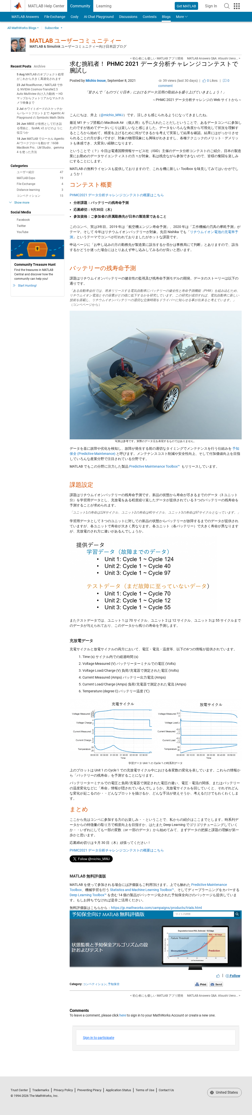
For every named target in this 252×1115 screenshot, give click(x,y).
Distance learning (40, 190)
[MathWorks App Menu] (237, 6)
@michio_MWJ (112, 115)
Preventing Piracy (89, 1090)
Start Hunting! (27, 285)
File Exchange (54, 17)
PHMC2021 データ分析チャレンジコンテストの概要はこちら (117, 195)
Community (80, 6)
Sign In (212, 7)
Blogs (166, 17)
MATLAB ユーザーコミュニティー (75, 40)
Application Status (118, 1090)
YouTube (22, 232)
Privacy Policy (63, 1090)
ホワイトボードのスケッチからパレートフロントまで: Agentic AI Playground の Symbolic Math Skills (40, 113)
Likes (212, 81)
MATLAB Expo (40, 178)
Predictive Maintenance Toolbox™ (154, 466)
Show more (21, 202)
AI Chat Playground (99, 17)
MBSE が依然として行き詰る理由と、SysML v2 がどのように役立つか (40, 128)
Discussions (128, 17)
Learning (103, 6)
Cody (75, 17)
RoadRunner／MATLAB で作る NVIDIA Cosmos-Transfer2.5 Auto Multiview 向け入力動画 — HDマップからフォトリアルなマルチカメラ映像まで (40, 93)
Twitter (21, 226)
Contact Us (166, 1090)
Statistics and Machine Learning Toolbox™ (142, 890)
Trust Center (19, 1090)
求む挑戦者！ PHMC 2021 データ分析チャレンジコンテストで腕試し (154, 67)
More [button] (180, 17)
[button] (227, 6)
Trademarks (40, 1090)
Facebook (23, 220)
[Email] (216, 984)
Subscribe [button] (52, 27)
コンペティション (40, 195)
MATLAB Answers (25, 17)
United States (226, 1092)
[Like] (218, 976)
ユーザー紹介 (40, 172)
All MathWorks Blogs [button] (21, 27)
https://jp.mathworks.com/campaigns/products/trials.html (156, 908)
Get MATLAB (186, 6)
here (122, 1015)
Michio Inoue (96, 81)
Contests (150, 17)
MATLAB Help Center (46, 6)
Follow (234, 976)
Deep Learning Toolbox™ (88, 895)
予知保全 (114, 984)
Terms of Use (145, 1090)
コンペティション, (95, 984)
